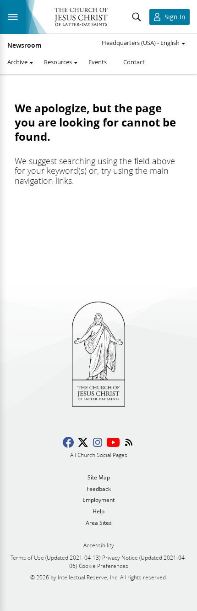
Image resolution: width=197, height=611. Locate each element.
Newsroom (24, 45)
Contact (134, 62)
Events (97, 62)
